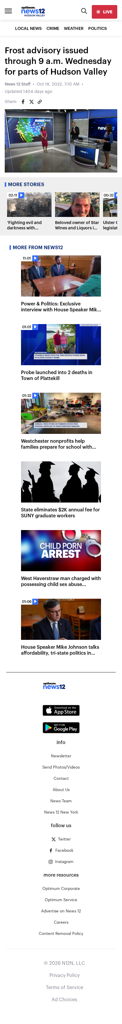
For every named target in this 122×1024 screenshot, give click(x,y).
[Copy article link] (39, 101)
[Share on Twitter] (31, 101)
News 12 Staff (17, 84)
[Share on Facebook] (23, 101)
